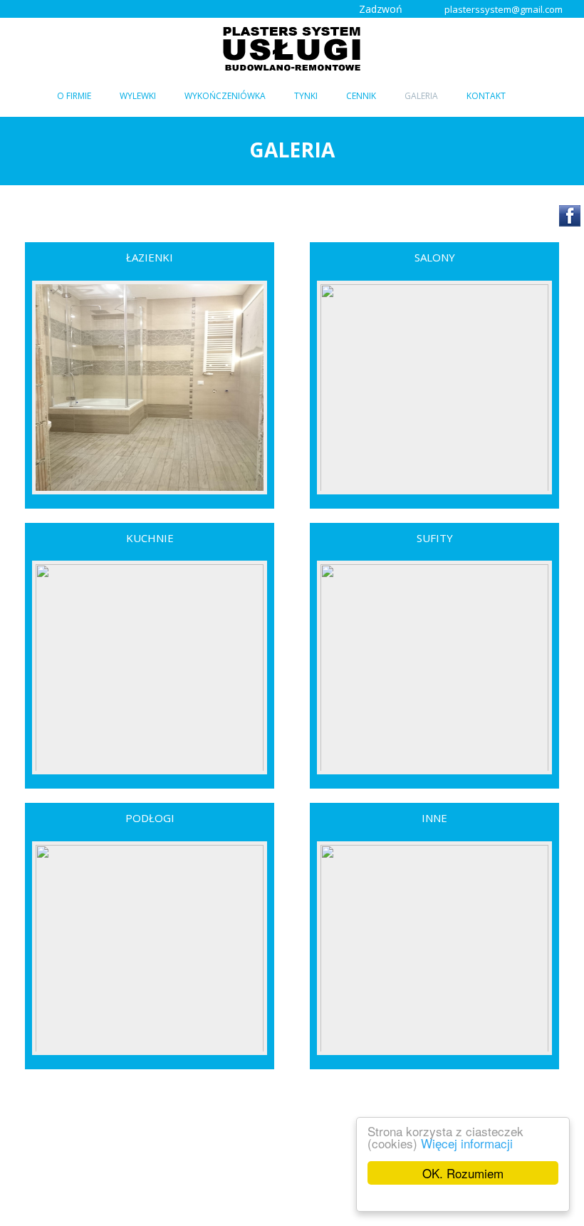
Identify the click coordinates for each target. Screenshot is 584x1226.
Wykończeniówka (225, 96)
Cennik (361, 96)
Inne (434, 818)
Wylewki (138, 96)
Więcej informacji (467, 1143)
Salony (434, 257)
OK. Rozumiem (463, 1173)
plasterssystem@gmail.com (503, 9)
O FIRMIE (74, 96)
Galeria (421, 96)
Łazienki (149, 257)
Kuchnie (150, 538)
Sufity (435, 538)
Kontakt (486, 96)
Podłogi (149, 818)
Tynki (306, 96)
